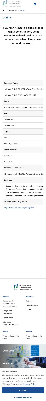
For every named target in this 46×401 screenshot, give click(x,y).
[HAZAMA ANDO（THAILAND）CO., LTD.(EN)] (12, 3)
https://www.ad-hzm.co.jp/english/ (19, 208)
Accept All (23, 390)
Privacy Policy (30, 384)
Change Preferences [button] (23, 397)
